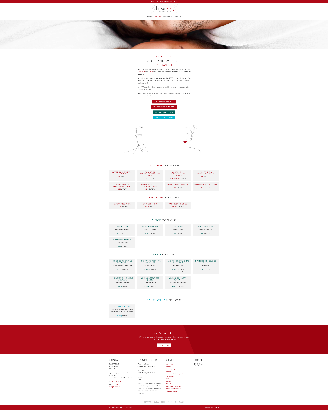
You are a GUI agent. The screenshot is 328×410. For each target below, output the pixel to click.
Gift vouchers (168, 17)
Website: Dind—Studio (212, 407)
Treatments (169, 364)
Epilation (169, 371)
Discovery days (171, 369)
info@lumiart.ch (165, 2)
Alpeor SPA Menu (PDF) (164, 112)
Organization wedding (173, 386)
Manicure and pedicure (173, 388)
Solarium (169, 381)
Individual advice (171, 391)
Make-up (169, 384)
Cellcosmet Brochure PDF (164, 101)
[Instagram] (198, 364)
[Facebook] (195, 364)
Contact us (164, 345)
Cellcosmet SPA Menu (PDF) (164, 107)
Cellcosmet (141, 72)
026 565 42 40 (154, 2)
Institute (150, 17)
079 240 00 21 (117, 384)
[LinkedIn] (202, 364)
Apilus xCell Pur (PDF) (164, 117)
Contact (178, 17)
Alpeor (150, 72)
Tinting (168, 379)
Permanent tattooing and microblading (174, 375)
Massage (168, 366)
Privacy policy (128, 407)
